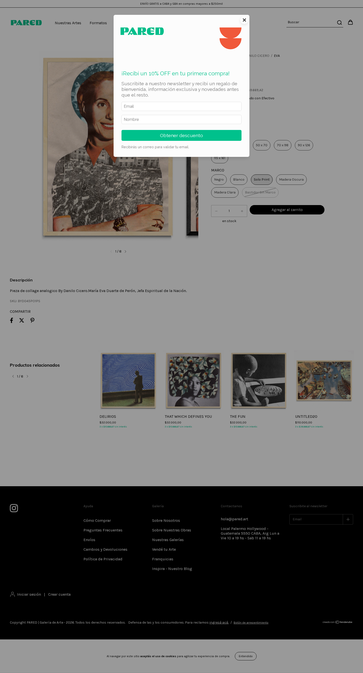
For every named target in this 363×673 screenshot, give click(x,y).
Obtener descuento (181, 135)
